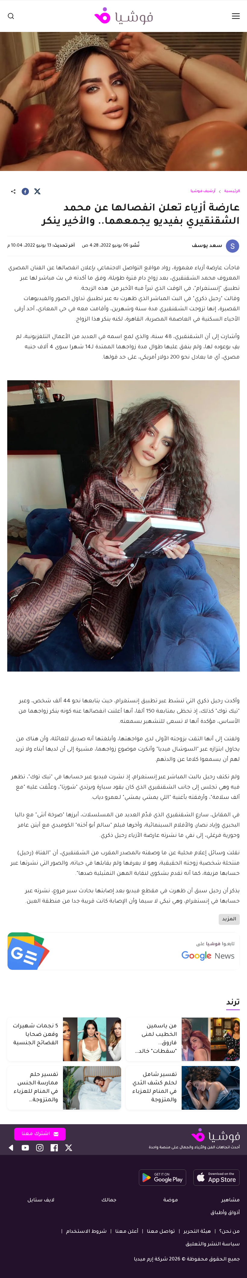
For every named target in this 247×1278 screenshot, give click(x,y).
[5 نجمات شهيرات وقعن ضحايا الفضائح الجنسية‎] (92, 1039)
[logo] (123, 16)
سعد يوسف (207, 246)
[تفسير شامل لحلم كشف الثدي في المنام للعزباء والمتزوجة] (211, 1088)
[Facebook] (25, 191)
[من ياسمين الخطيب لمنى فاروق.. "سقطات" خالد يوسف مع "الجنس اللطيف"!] (211, 1039)
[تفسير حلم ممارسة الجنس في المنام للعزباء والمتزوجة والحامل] (92, 1088)
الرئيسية (232, 191)
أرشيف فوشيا (203, 191)
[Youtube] (25, 1147)
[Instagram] (39, 1147)
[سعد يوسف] (232, 246)
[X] (37, 191)
